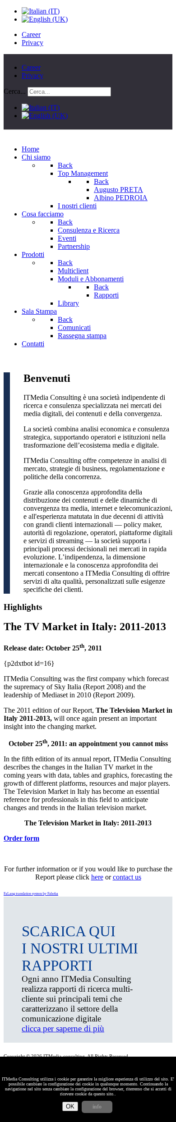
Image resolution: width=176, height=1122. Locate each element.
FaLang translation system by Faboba (31, 894)
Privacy (32, 42)
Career (31, 34)
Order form (21, 838)
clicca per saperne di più (63, 1028)
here (97, 877)
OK (70, 1106)
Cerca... (15, 91)
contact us (127, 877)
